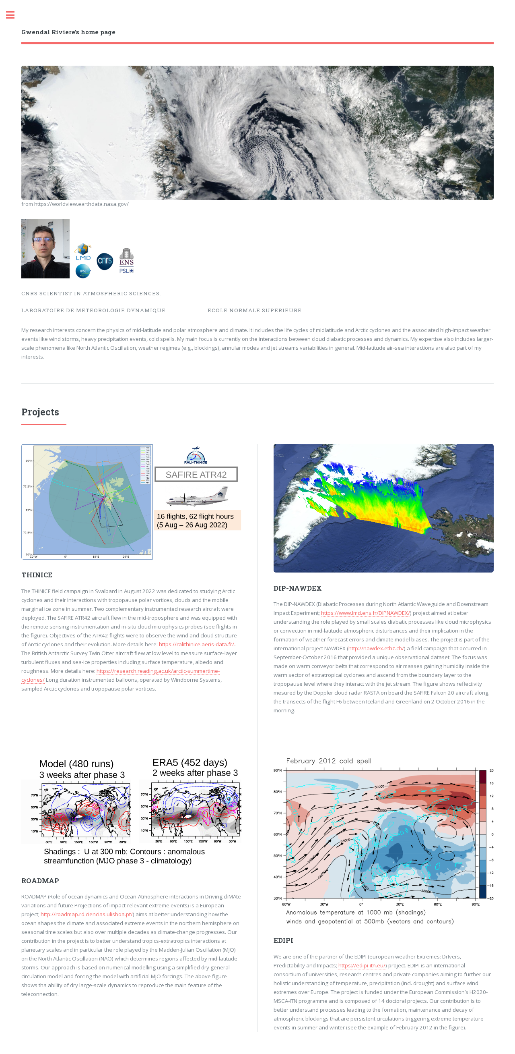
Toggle (14, 15)
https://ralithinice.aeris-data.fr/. (197, 644)
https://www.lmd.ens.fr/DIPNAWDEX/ (365, 612)
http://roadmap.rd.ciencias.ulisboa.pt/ (87, 914)
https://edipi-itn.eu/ (361, 965)
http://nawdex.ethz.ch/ (376, 648)
